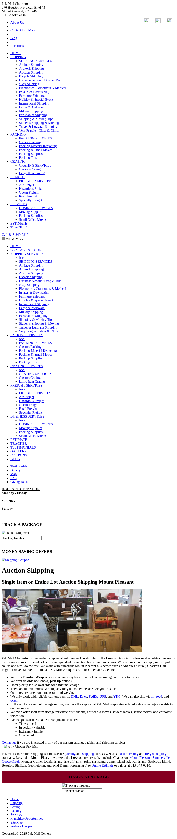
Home (14, 799)
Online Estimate (102, 765)
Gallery (15, 470)
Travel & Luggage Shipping (38, 126)
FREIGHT (17, 177)
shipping (88, 754)
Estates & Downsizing (34, 92)
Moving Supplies (30, 212)
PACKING (18, 134)
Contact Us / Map (22, 30)
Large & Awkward (32, 107)
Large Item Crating (32, 173)
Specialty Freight (30, 200)
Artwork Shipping (31, 68)
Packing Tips (28, 157)
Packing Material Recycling (38, 146)
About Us (17, 22)
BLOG (15, 459)
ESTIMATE (18, 223)
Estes (83, 696)
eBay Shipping (29, 84)
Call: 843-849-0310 (15, 234)
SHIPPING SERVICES (35, 61)
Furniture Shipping (32, 95)
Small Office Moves (32, 219)
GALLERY (18, 451)
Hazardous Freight (31, 188)
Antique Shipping (31, 64)
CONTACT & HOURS (26, 250)
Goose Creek (11, 761)
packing (70, 754)
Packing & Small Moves (35, 150)
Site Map (16, 822)
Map (13, 474)
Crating (15, 807)
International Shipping (34, 103)
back (22, 257)
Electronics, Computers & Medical (42, 88)
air (152, 696)
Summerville (161, 757)
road (159, 696)
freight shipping (155, 754)
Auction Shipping (31, 72)
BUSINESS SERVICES (36, 208)
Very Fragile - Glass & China (39, 130)
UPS (103, 696)
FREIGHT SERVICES (35, 181)
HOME (15, 53)
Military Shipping (31, 111)
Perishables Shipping (33, 115)
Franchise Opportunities (26, 818)
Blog (13, 38)
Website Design (21, 826)
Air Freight (26, 185)
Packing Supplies (31, 154)
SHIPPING (18, 57)
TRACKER (18, 227)
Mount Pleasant (140, 757)
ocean (14, 700)
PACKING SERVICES (35, 138)
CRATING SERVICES (35, 165)
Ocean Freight (28, 192)
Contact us (9, 742)
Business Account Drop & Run (40, 80)
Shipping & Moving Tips (36, 119)
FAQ (13, 478)
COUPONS (18, 455)
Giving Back (19, 482)
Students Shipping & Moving (39, 123)
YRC (117, 696)
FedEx (93, 696)
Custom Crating (30, 169)
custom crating (128, 754)
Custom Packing (30, 142)
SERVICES (18, 204)
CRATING (18, 161)
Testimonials (18, 466)
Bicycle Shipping (31, 76)
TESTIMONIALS (23, 447)
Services (16, 814)
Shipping (16, 803)
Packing (15, 811)
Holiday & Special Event (36, 99)
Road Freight (28, 196)
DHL (74, 696)
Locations (17, 46)
